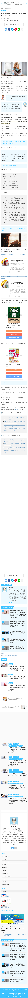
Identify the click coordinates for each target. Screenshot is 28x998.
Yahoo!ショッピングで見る (14, 337)
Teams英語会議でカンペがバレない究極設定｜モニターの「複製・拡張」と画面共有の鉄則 (17, 787)
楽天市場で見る (14, 334)
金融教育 (3, 653)
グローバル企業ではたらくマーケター (14, 994)
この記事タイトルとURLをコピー (15, 24)
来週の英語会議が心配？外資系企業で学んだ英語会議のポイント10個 (17, 641)
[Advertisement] (14, 46)
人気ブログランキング (6, 907)
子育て (13, 655)
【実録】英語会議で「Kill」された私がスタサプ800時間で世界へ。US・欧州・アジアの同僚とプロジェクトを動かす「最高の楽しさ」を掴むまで (18, 614)
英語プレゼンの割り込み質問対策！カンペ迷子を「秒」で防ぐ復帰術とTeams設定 (17, 749)
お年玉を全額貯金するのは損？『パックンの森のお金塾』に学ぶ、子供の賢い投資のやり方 (16, 668)
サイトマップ (23, 989)
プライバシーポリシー (6, 989)
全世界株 (10, 655)
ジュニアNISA (5, 655)
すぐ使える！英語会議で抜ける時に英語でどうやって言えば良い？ (17, 633)
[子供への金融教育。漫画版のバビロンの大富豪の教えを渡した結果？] (12, 29)
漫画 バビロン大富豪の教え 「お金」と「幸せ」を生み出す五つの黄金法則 (13, 325)
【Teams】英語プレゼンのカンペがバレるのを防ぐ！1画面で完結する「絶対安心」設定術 (17, 762)
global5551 (17, 409)
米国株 (16, 655)
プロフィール (14, 990)
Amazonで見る (14, 331)
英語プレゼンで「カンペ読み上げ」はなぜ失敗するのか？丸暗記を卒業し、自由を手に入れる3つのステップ (17, 800)
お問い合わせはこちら (15, 989)
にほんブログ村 (5, 896)
